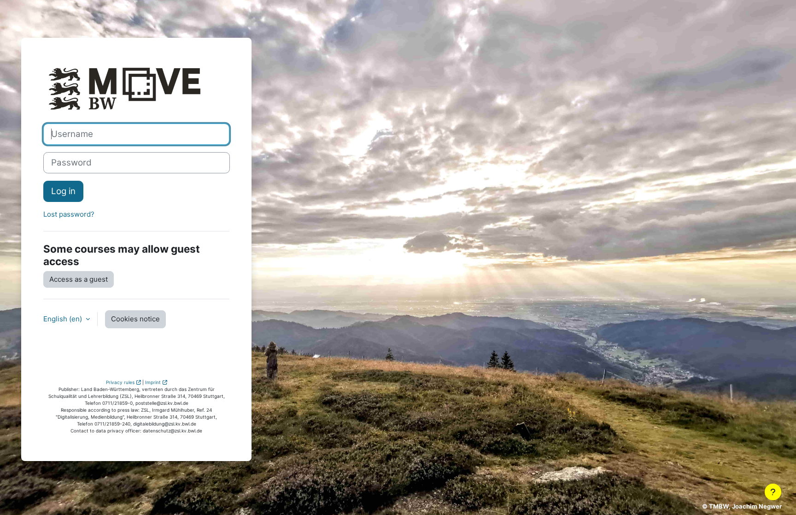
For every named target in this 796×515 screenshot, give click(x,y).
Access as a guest (78, 279)
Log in (63, 191)
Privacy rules (120, 382)
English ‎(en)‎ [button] (63, 318)
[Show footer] (773, 492)
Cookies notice (135, 318)
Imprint (153, 382)
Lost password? (68, 214)
